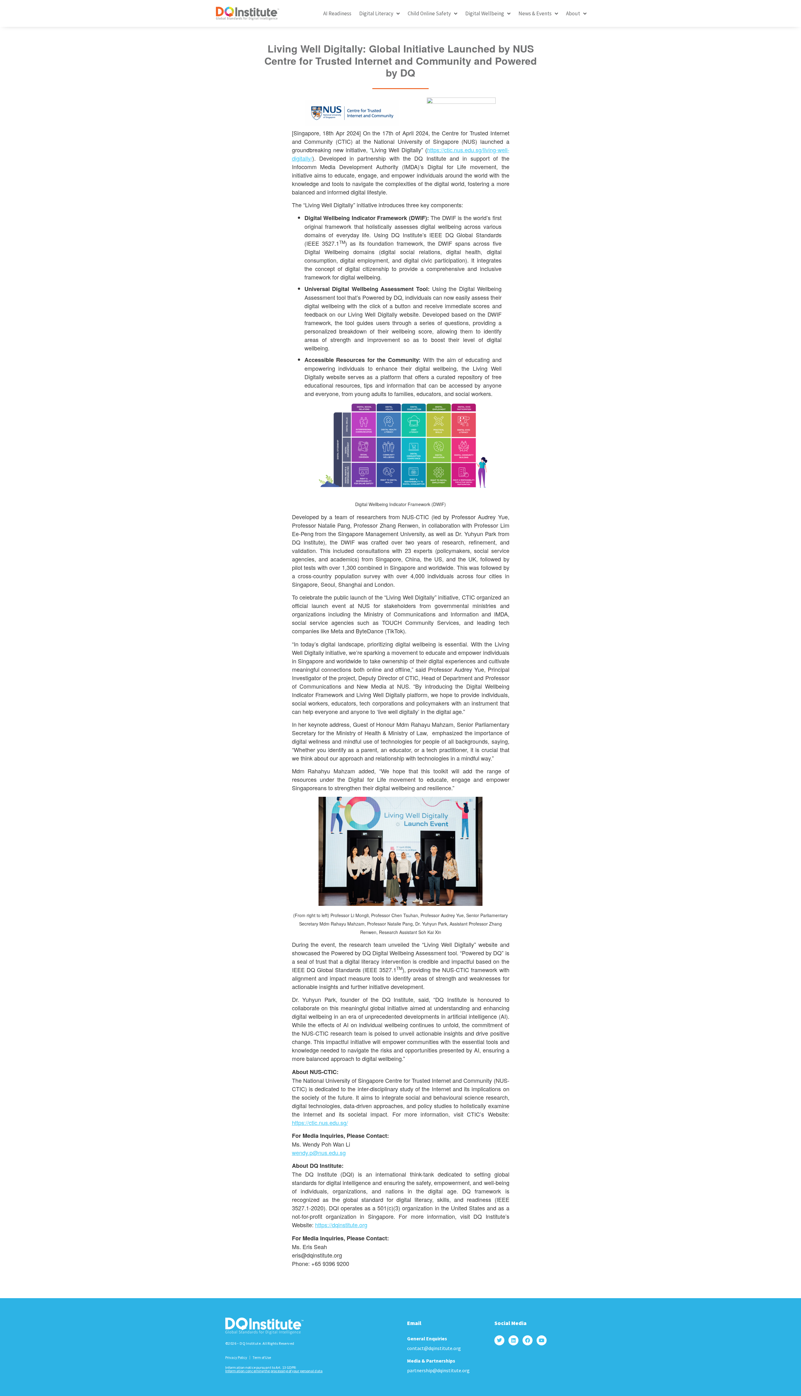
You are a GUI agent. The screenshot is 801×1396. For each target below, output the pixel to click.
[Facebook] (528, 1340)
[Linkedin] (513, 1340)
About (573, 13)
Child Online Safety (429, 13)
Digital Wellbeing (484, 13)
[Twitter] (499, 1340)
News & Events (535, 13)
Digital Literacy (376, 13)
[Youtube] (542, 1340)
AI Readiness (337, 13)
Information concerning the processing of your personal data (274, 1370)
